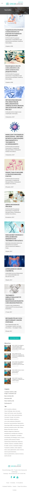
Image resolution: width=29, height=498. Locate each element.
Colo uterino (16, 417)
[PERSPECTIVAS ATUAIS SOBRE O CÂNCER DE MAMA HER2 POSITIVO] (14, 164)
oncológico (19, 435)
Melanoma (17, 431)
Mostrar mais (14, 338)
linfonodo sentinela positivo (10, 427)
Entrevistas (7, 398)
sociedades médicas (18, 443)
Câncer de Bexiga (8, 411)
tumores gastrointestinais (10, 451)
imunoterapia (16, 425)
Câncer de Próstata (8, 413)
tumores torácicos (19, 453)
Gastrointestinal (13, 423)
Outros (19, 437)
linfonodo (22, 425)
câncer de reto (7, 415)
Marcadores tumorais (13, 429)
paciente (6, 439)
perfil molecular (12, 439)
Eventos (14, 486)
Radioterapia (14, 441)
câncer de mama (16, 411)
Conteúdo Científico (9, 391)
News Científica (8, 400)
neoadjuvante (14, 433)
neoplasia (20, 433)
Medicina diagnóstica (9, 431)
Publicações (7, 403)
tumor (5, 449)
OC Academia (19, 482)
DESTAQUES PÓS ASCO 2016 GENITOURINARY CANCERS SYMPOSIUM (13, 320)
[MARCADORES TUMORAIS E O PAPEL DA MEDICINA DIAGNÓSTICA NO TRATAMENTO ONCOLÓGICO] (14, 227)
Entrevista (6, 423)
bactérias (10, 409)
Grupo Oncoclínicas (22, 486)
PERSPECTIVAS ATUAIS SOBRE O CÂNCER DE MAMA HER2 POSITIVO (14, 174)
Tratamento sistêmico (9, 447)
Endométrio (18, 421)
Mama (21, 427)
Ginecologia (7, 425)
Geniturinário (20, 423)
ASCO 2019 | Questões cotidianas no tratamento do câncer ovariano (18, 379)
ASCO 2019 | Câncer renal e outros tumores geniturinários (18, 371)
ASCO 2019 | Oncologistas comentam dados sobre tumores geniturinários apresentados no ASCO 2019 (18, 347)
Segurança (20, 441)
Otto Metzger (14, 437)
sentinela (6, 443)
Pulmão (18, 439)
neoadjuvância (7, 433)
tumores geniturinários (9, 453)
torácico (11, 445)
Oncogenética (13, 435)
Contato (14, 490)
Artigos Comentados (9, 393)
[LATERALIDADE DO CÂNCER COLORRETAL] (14, 261)
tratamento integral (17, 445)
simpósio (11, 443)
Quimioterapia (7, 441)
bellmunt (14, 409)
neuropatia (6, 435)
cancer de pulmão (18, 413)
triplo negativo (18, 447)
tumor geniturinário (12, 449)
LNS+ (19, 427)
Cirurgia (11, 417)
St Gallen (6, 445)
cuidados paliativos (14, 419)
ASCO (5, 409)
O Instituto (12, 482)
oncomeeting (7, 437)
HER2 (11, 425)
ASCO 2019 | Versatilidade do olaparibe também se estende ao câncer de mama (18, 363)
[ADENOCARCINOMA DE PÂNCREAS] (14, 197)
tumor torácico (20, 449)
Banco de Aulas (7, 396)
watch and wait (7, 455)
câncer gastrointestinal (16, 415)
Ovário (22, 437)
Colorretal (6, 419)
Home (7, 482)
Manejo (6, 429)
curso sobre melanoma (9, 421)
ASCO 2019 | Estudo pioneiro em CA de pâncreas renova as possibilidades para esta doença (18, 355)
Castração (6, 417)
